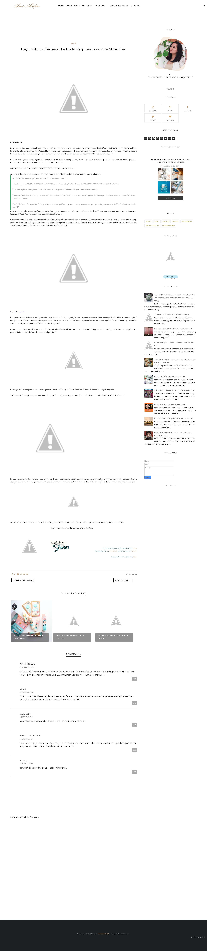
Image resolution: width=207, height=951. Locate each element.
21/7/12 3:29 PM (26, 739)
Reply (134, 678)
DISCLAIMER (100, 6)
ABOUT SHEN (73, 6)
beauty (148, 221)
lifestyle (165, 221)
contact (136, 6)
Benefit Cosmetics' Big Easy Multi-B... (28, 637)
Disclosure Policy (119, 6)
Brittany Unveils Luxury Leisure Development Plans (173, 418)
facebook (187, 110)
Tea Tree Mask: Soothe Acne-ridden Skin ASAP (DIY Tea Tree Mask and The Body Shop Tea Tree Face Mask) (174, 298)
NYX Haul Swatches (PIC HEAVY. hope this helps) (173, 329)
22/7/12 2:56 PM (26, 764)
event (157, 221)
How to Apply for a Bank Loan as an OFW (170, 376)
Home (61, 6)
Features (87, 6)
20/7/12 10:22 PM (26, 668)
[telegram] (18, 574)
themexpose (103, 934)
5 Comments (131, 574)
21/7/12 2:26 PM (26, 717)
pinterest (170, 110)
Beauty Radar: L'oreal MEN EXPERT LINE (169, 404)
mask (73, 44)
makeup (175, 221)
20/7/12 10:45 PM (26, 692)
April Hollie (28, 664)
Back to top (197, 937)
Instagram (153, 110)
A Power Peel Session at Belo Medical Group (171, 315)
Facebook (113, 551)
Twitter (134, 551)
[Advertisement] (115, 15)
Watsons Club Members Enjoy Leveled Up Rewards (174, 390)
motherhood (187, 221)
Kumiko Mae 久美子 (30, 735)
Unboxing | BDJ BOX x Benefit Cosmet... (71, 637)
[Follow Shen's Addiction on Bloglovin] (170, 278)
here (135, 548)
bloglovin (170, 120)
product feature (152, 225)
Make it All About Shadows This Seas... (112, 637)
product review (168, 225)
